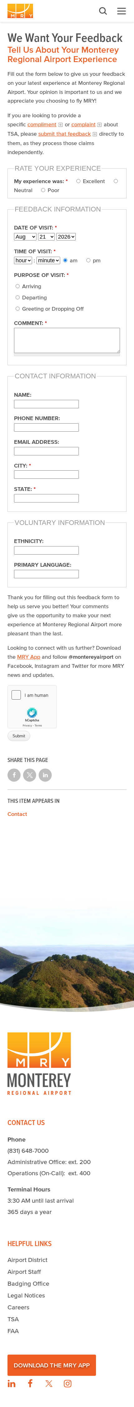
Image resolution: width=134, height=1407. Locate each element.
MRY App (28, 657)
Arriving (31, 286)
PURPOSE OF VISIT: (41, 275)
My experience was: (41, 181)
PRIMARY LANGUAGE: (42, 565)
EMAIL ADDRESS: (36, 442)
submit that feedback (64, 134)
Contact (17, 814)
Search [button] (103, 11)
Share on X (29, 775)
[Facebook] (30, 1383)
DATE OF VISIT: (35, 228)
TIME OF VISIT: (34, 251)
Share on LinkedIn (45, 775)
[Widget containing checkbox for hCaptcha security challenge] (32, 706)
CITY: (22, 466)
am (73, 260)
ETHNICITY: (29, 541)
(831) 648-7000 (28, 1150)
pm (96, 260)
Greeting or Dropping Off (52, 309)
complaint (83, 124)
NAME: (22, 395)
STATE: (25, 489)
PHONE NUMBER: (37, 418)
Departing (34, 297)
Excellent (93, 181)
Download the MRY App (52, 1365)
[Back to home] (20, 11)
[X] (49, 1383)
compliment (41, 124)
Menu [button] (121, 11)
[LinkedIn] (11, 1383)
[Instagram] (67, 1383)
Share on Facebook (14, 775)
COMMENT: (30, 323)
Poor (52, 190)
